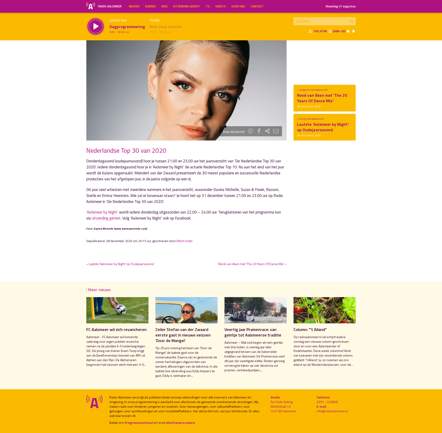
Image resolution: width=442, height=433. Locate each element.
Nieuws (134, 6)
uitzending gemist (106, 218)
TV (208, 6)
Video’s (220, 6)
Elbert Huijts (185, 241)
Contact (257, 6)
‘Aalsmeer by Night (101, 212)
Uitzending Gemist (186, 6)
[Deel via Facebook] (259, 131)
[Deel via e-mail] (276, 131)
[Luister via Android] (353, 31)
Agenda (150, 6)
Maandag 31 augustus (341, 6)
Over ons (238, 6)
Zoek (352, 21)
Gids (164, 6)
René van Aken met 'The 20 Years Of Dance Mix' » (252, 263)
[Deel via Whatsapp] (251, 131)
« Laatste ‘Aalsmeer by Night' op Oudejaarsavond (120, 263)
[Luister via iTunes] (348, 31)
